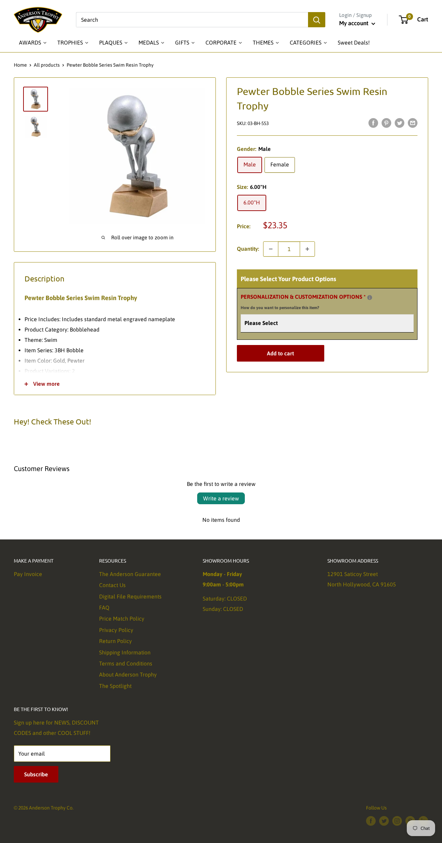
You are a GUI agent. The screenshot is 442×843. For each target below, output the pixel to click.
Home (20, 65)
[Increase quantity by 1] (307, 249)
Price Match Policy (121, 618)
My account (354, 23)
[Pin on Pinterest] (386, 122)
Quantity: (248, 249)
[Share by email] (412, 122)
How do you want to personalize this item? (280, 307)
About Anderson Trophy (128, 674)
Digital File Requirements (130, 596)
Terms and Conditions (125, 663)
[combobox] (192, 19)
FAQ (104, 607)
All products (47, 65)
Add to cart (280, 353)
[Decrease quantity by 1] (270, 249)
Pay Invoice (28, 574)
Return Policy (115, 641)
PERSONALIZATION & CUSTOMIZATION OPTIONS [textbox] (312, 301)
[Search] (316, 19)
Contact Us (112, 585)
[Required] (369, 297)
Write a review (221, 498)
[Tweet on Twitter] (399, 122)
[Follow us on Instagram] (397, 821)
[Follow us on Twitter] (384, 821)
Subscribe (36, 774)
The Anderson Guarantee (130, 574)
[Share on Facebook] (373, 122)
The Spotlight (115, 686)
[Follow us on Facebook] (371, 821)
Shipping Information (125, 652)
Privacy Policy (116, 630)
